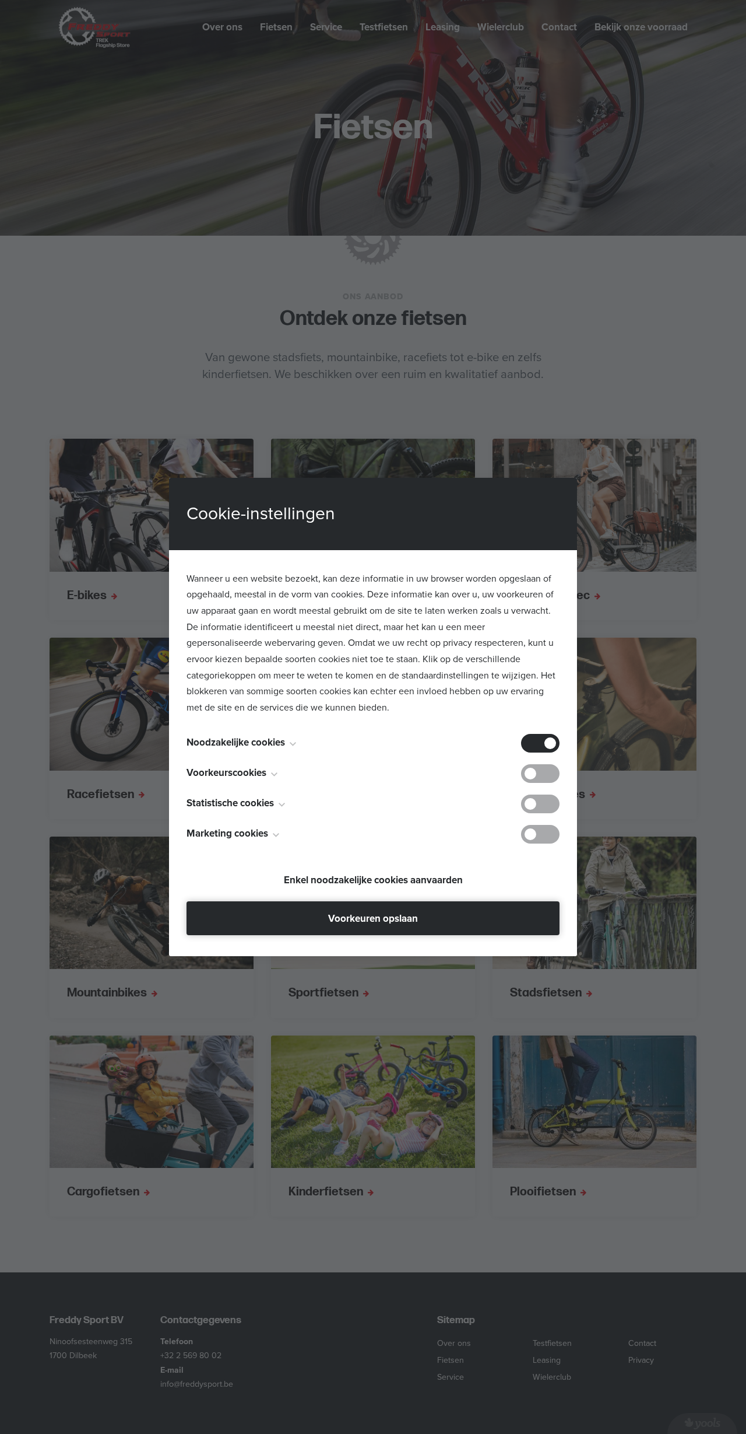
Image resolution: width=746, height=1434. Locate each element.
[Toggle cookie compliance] (540, 773)
